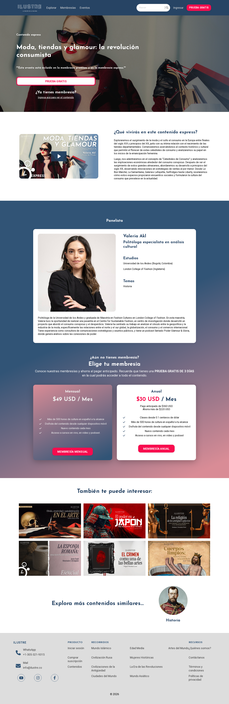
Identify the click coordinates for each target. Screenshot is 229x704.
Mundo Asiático (139, 676)
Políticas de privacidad (196, 677)
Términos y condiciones (196, 668)
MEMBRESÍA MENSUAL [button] (72, 451)
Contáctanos (197, 657)
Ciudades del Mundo (104, 676)
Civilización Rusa (101, 657)
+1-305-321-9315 (34, 654)
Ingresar (178, 7)
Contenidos (75, 666)
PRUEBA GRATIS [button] (199, 7)
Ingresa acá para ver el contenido (56, 97)
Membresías (68, 7)
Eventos (85, 7)
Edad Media (137, 648)
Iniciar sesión (76, 648)
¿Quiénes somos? (200, 648)
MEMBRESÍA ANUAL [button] (156, 448)
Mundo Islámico (101, 648)
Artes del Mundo (178, 648)
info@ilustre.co (32, 667)
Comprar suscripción (75, 659)
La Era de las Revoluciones (146, 666)
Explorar (51, 7)
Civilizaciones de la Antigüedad (103, 668)
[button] (199, 7)
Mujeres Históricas (142, 657)
